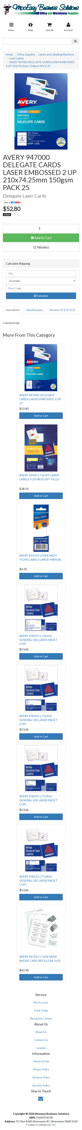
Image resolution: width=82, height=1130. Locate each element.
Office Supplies (26, 54)
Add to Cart (42, 238)
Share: (7, 202)
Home (9, 54)
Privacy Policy (41, 1069)
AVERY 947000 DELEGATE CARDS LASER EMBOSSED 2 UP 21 (40, 399)
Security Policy (41, 1085)
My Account (41, 1002)
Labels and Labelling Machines (56, 54)
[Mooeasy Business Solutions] (41, 8)
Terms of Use (41, 1061)
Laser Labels (16, 58)
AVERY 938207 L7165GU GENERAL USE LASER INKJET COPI (38, 639)
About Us (41, 1031)
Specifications (34, 309)
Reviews (55, 309)
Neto (53, 1124)
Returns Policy (41, 1077)
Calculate (42, 295)
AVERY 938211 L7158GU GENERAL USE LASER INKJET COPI (38, 880)
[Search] (75, 41)
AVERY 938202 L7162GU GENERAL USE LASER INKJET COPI (38, 720)
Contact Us (41, 1039)
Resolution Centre (41, 1018)
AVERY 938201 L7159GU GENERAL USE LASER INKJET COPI (38, 800)
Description (13, 309)
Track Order (41, 1010)
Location (41, 1048)
